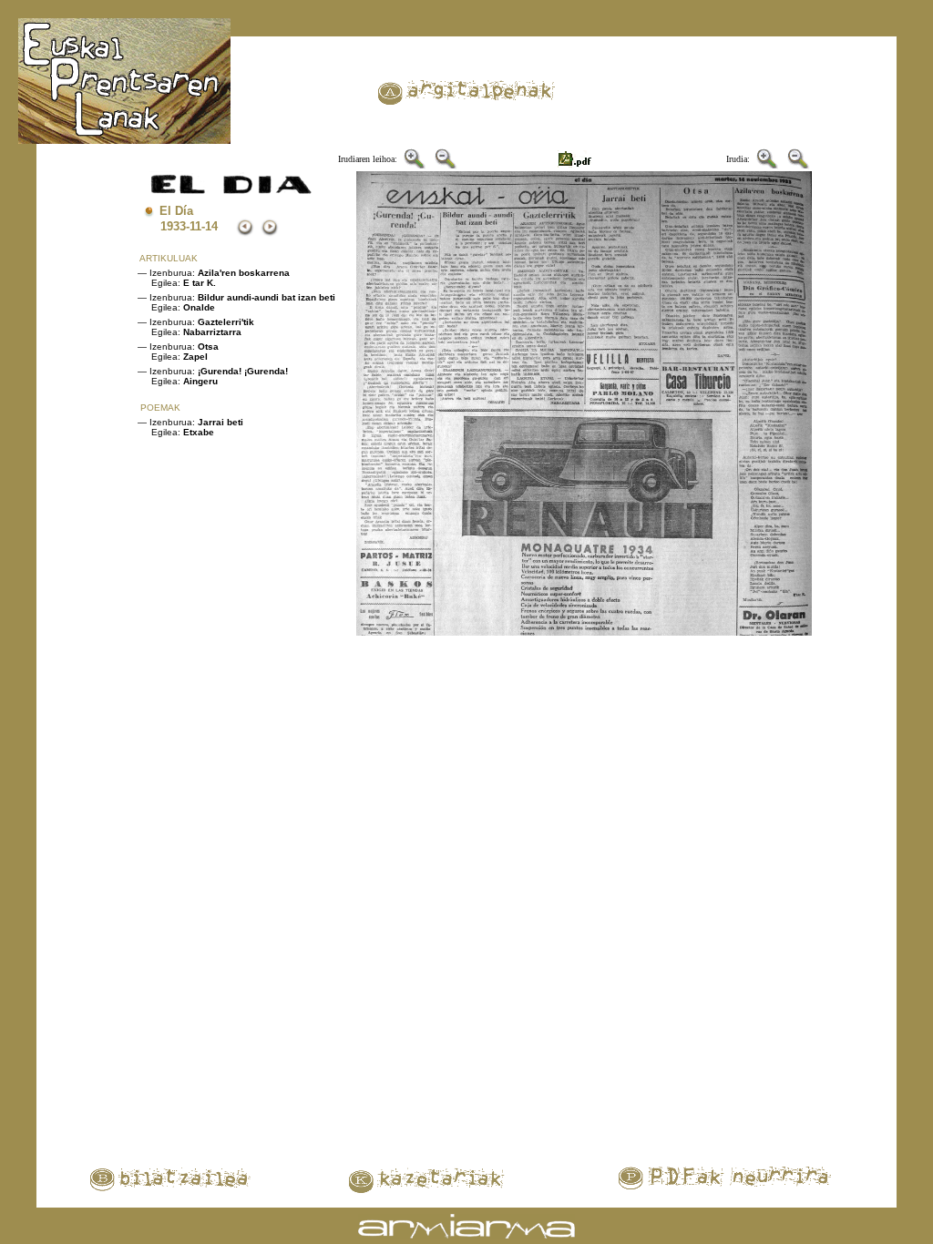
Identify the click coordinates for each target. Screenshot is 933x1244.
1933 (173, 226)
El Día (176, 211)
